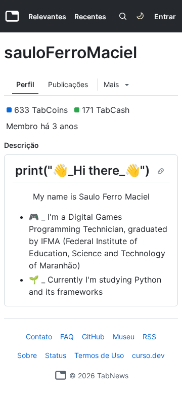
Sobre (27, 355)
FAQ (67, 336)
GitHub (93, 336)
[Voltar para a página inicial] (60, 375)
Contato (39, 336)
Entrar (165, 16)
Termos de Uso (99, 355)
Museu (123, 336)
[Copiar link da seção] (161, 171)
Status (55, 355)
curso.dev (148, 355)
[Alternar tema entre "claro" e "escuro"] (140, 16)
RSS (149, 336)
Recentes (90, 16)
